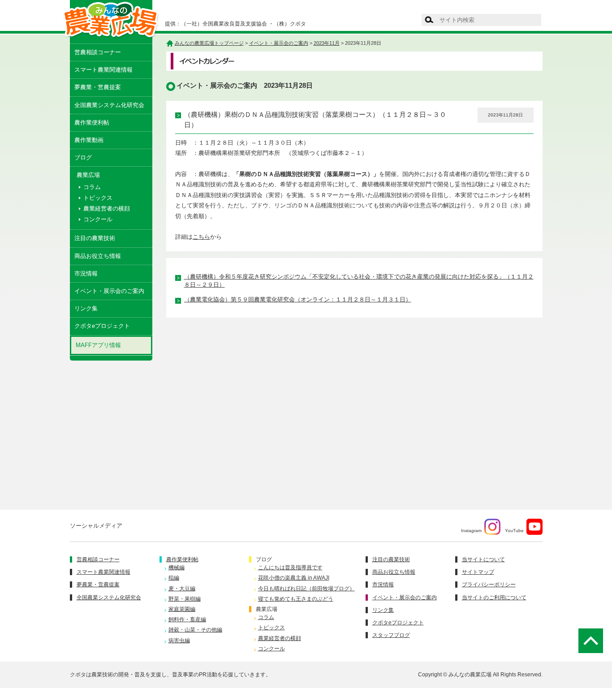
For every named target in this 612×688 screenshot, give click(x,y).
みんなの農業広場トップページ (209, 43)
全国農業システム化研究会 (109, 105)
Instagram (471, 530)
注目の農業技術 (94, 238)
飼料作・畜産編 (187, 619)
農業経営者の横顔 (106, 208)
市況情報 (86, 273)
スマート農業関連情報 (103, 69)
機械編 (176, 567)
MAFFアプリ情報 (98, 345)
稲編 (173, 578)
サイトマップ (478, 572)
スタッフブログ (391, 635)
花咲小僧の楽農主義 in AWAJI (293, 578)
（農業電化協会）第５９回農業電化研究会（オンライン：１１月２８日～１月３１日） (297, 299)
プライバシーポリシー (489, 584)
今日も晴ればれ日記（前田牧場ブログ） (306, 588)
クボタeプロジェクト (102, 325)
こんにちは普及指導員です (290, 567)
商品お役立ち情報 (97, 256)
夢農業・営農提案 (97, 87)
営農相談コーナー (97, 52)
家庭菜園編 (181, 609)
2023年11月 (327, 43)
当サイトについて (483, 559)
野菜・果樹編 (184, 599)
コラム (92, 187)
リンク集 (86, 308)
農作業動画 (88, 140)
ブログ (83, 157)
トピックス (97, 197)
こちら (201, 236)
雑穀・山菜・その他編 (195, 630)
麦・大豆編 (181, 588)
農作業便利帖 (91, 122)
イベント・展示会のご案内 (109, 291)
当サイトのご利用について (494, 597)
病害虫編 (179, 640)
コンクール (97, 219)
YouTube (514, 530)
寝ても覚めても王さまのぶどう (295, 599)
